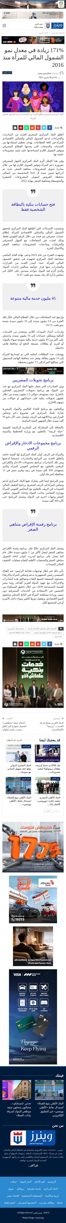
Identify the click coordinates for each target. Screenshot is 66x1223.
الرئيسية (52, 1181)
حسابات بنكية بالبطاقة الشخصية (19, 632)
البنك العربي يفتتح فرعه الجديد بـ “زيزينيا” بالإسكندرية (52, 726)
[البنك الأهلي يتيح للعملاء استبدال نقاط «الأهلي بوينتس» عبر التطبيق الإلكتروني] (18, 786)
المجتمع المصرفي (27, 1202)
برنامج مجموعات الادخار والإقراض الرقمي (48, 632)
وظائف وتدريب (46, 1202)
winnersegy (39, 1218)
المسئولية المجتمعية (32, 1195)
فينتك (59, 1202)
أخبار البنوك (7, 72)
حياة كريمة (58, 636)
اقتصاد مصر (13, 1195)
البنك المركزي (51, 1188)
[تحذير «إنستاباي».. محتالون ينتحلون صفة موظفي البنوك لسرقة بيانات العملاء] (16, 1090)
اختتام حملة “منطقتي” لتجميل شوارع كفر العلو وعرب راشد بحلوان (14, 726)
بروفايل (20, 1188)
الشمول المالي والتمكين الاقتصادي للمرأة (42, 629)
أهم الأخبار (26, 746)
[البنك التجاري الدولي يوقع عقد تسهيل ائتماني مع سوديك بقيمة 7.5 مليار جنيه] (18, 753)
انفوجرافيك (9, 1202)
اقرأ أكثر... (33, 1165)
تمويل (11, 1188)
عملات (13, 1181)
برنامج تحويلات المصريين (16, 629)
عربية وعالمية (52, 1195)
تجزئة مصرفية (34, 1188)
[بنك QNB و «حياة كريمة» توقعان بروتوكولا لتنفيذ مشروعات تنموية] (47, 753)
